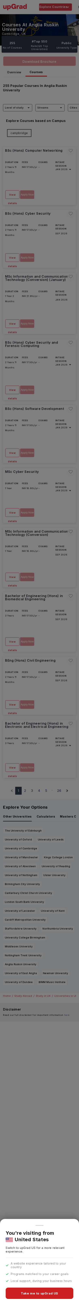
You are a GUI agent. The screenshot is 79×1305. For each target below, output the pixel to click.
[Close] (39, 1225)
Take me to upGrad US (39, 1293)
